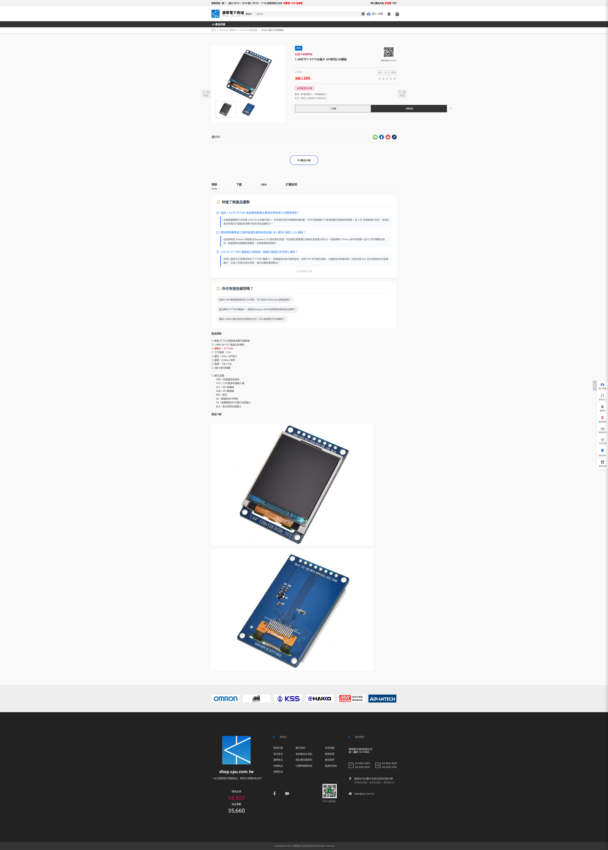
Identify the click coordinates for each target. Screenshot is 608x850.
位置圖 (393, 73)
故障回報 (329, 754)
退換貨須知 (331, 765)
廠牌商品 (278, 759)
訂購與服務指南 (304, 765)
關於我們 (300, 748)
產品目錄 (218, 24)
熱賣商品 (278, 771)
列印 (215, 137)
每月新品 (278, 754)
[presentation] (207, 699)
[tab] (214, 185)
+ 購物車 (409, 108)
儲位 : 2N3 (383, 73)
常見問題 (329, 748)
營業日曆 (278, 748)
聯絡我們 (329, 759)
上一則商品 (205, 94)
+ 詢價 (333, 108)
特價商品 (278, 765)
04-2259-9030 (362, 767)
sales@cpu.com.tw (364, 793)
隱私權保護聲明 (304, 759)
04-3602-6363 (362, 763)
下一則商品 (402, 94)
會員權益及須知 (304, 754)
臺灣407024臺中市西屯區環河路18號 (373, 778)
